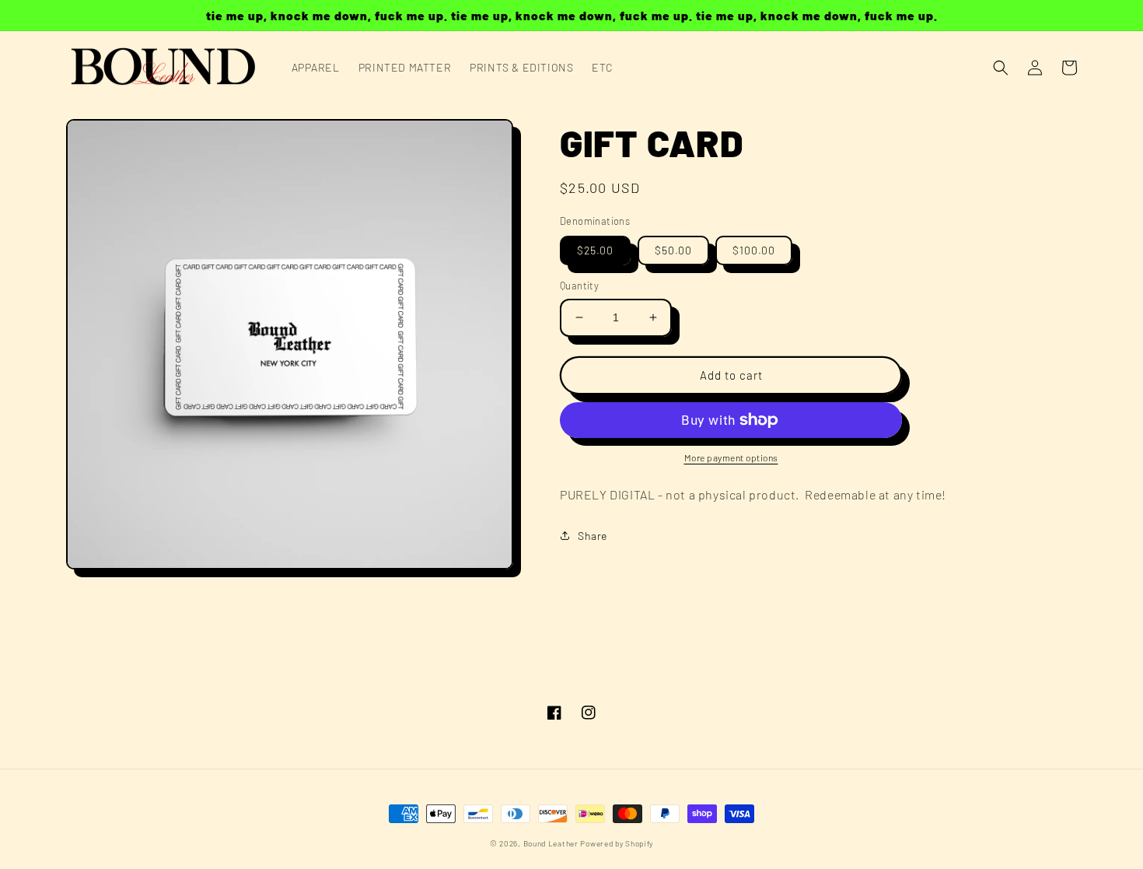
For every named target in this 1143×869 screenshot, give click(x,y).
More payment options (731, 457)
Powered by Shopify (616, 843)
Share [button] (592, 535)
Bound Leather (550, 843)
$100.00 (753, 250)
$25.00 (595, 250)
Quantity (579, 285)
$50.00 (673, 250)
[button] (1001, 68)
